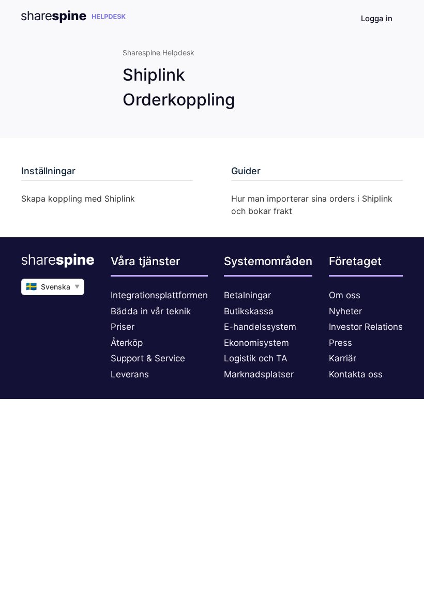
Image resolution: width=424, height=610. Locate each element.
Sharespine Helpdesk (158, 52)
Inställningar (48, 170)
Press (340, 343)
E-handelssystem (260, 327)
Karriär (342, 358)
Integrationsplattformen (159, 295)
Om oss (344, 295)
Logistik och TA (255, 358)
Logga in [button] (376, 18)
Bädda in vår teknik (151, 311)
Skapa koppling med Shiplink (78, 198)
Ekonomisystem (256, 343)
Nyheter (345, 311)
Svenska (53, 286)
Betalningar (247, 295)
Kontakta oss (356, 374)
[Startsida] (73, 20)
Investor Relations (366, 327)
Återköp (127, 343)
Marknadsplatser (259, 374)
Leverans (130, 374)
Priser (122, 327)
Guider (246, 170)
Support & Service (148, 358)
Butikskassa (249, 311)
